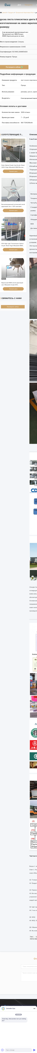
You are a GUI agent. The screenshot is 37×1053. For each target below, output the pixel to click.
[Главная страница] (7, 4)
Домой (4, 12)
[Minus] (34, 1008)
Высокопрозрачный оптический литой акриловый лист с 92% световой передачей (13, 206)
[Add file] (2, 1050)
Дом (19, 5)
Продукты (28, 5)
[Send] (34, 1050)
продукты (11, 12)
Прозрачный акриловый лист (25, 12)
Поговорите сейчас (13, 67)
